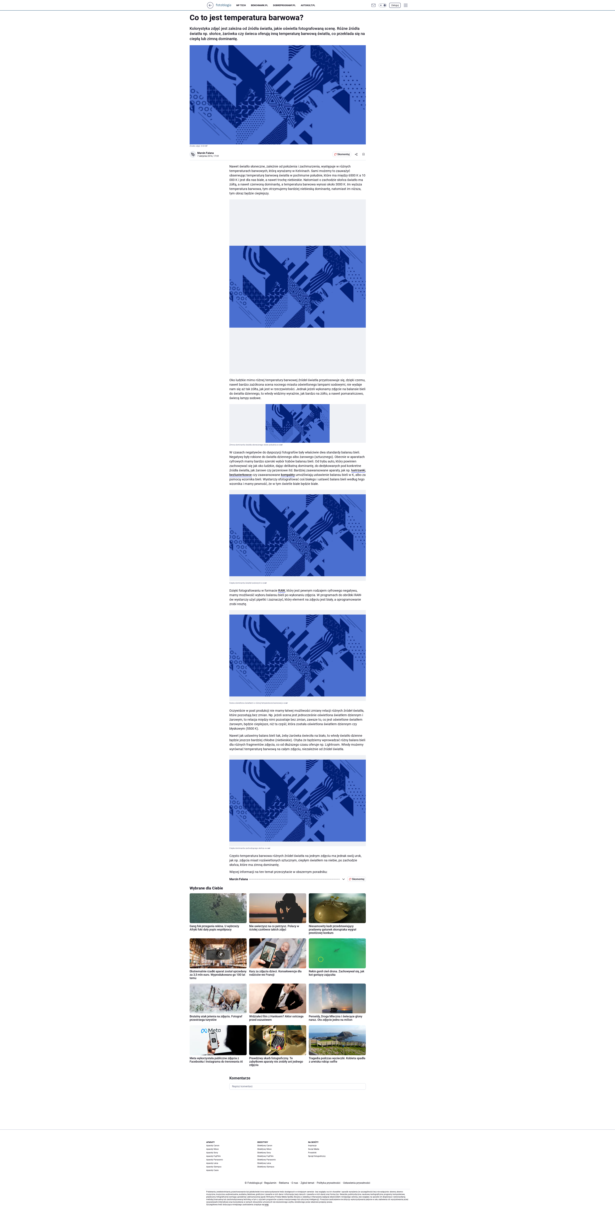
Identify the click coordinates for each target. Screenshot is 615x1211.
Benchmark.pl (259, 5)
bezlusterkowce (240, 475)
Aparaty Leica (212, 1163)
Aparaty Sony (212, 1153)
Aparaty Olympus (213, 1167)
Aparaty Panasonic (214, 1160)
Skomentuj (343, 154)
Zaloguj (395, 5)
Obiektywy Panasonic (266, 1160)
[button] (383, 5)
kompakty (288, 475)
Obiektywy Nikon (264, 1149)
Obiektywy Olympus (265, 1167)
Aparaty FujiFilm (213, 1156)
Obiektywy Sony (264, 1153)
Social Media (313, 1149)
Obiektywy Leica (264, 1163)
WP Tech (241, 5)
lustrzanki (358, 470)
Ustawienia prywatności (356, 1182)
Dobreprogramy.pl (284, 5)
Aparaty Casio (212, 1170)
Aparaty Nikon (212, 1149)
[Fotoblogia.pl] (226, 5)
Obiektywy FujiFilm (265, 1156)
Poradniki (312, 1153)
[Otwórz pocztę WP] (373, 5)
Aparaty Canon (212, 1145)
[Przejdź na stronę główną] (210, 7)
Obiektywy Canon (264, 1145)
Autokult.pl (308, 5)
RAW (281, 590)
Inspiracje (312, 1145)
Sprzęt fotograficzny (317, 1156)
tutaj (266, 1204)
